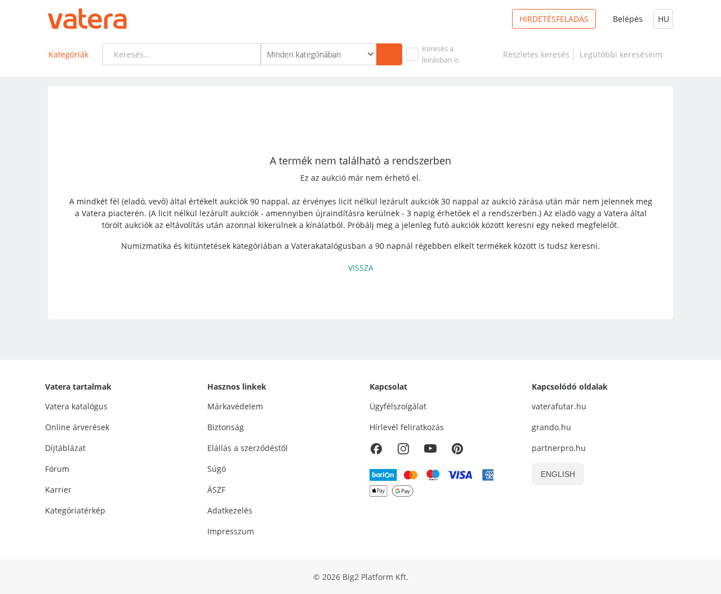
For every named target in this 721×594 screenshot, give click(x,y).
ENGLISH (558, 474)
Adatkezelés (229, 510)
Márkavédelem (235, 406)
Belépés (628, 19)
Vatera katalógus (76, 406)
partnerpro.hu (559, 448)
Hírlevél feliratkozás (407, 427)
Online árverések (77, 427)
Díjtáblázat (65, 448)
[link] (536, 54)
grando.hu (551, 427)
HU (663, 19)
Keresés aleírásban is (440, 54)
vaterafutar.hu (559, 406)
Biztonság (225, 427)
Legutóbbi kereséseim (623, 54)
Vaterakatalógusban (328, 245)
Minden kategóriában (304, 54)
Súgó (216, 468)
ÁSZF (216, 489)
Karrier (58, 489)
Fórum (57, 468)
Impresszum (230, 531)
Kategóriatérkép (75, 510)
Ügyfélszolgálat (398, 406)
